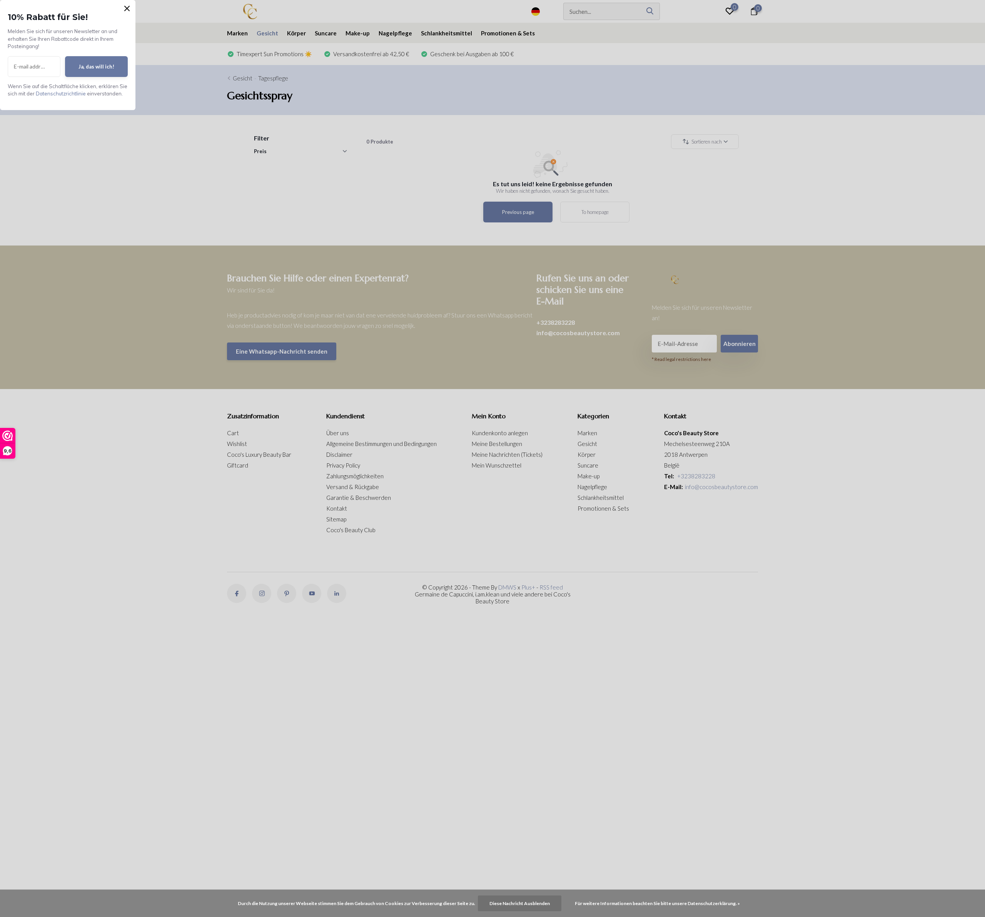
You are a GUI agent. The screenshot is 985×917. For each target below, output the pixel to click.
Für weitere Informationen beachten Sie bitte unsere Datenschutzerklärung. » (657, 903)
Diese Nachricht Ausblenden (519, 903)
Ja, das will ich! (96, 66)
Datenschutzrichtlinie (61, 93)
